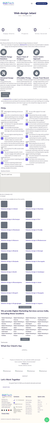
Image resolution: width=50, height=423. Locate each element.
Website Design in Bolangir (34, 251)
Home (19, 15)
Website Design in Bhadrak (9, 251)
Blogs (39, 407)
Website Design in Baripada (9, 261)
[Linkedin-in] (6, 410)
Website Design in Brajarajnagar (11, 303)
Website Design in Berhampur (10, 219)
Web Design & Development (29, 410)
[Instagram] (4, 410)
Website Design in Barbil (9, 272)
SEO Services (29, 400)
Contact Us (40, 409)
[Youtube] (8, 410)
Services (40, 404)
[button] (12, 112)
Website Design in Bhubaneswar (36, 240)
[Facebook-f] (2, 410)
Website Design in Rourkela (34, 209)
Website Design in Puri (33, 219)
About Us (40, 402)
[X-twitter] (10, 410)
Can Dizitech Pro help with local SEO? (39, 134)
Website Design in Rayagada (35, 293)
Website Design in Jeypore (34, 303)
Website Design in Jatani (33, 282)
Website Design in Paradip (34, 230)
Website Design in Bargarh (9, 293)
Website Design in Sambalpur (35, 272)
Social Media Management (29, 407)
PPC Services (29, 413)
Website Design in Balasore (10, 240)
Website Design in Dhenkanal (10, 230)
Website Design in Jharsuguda (35, 261)
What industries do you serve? (37, 143)
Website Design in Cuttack (9, 209)
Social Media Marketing (28, 403)
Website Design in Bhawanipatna (11, 282)
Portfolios (40, 406)
